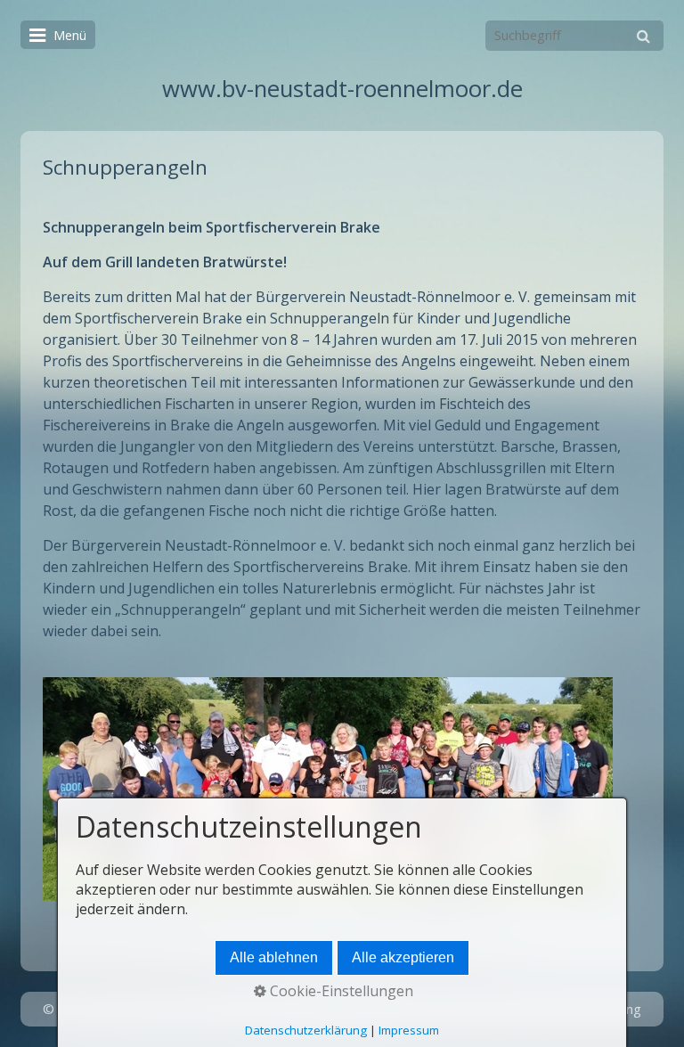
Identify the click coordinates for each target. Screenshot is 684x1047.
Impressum (409, 1030)
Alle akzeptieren (403, 957)
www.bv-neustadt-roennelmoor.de (342, 88)
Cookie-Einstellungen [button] (339, 991)
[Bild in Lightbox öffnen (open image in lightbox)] (328, 789)
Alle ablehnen (274, 957)
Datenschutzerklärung (306, 1030)
